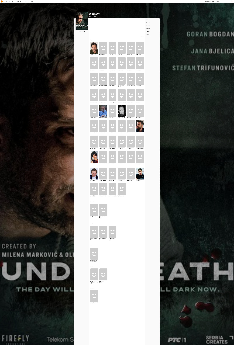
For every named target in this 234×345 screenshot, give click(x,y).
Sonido (147, 34)
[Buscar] (232, 1)
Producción (148, 37)
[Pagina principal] (2, 2)
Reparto (147, 22)
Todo (147, 19)
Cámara (147, 31)
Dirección (148, 25)
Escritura (148, 28)
